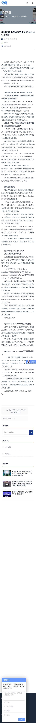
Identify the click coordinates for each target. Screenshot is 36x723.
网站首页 (6, 16)
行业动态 (8, 454)
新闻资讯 (15, 16)
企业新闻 (24, 16)
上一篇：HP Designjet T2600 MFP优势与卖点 (15, 411)
